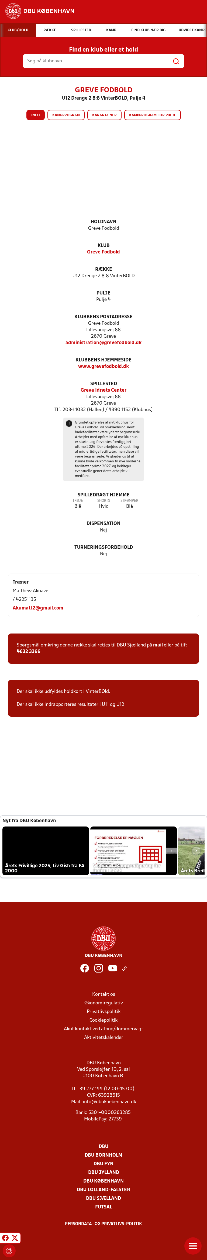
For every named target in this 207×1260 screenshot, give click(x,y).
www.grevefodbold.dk (103, 366)
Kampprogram (66, 115)
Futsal (103, 1207)
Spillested (103, 384)
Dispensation (103, 523)
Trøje (78, 501)
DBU (103, 1146)
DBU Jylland (103, 1172)
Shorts (103, 501)
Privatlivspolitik (103, 1012)
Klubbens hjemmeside (103, 360)
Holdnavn (103, 222)
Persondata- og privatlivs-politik (103, 1224)
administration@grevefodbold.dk (103, 343)
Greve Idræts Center (103, 390)
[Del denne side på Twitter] (14, 1239)
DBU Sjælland (103, 1198)
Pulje (103, 293)
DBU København (103, 1181)
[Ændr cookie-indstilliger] (9, 1250)
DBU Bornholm (103, 1155)
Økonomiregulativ (103, 1003)
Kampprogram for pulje (152, 115)
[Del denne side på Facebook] (5, 1239)
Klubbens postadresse (103, 317)
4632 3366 (28, 651)
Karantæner (104, 115)
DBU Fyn (103, 1164)
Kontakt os (103, 994)
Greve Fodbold (103, 252)
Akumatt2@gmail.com (38, 608)
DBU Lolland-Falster (103, 1190)
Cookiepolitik (103, 1020)
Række (103, 269)
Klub (104, 245)
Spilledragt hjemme (104, 495)
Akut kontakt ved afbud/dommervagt (103, 1029)
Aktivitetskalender (103, 1037)
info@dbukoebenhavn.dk (109, 1102)
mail (158, 645)
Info (35, 115)
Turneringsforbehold (103, 547)
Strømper (129, 501)
